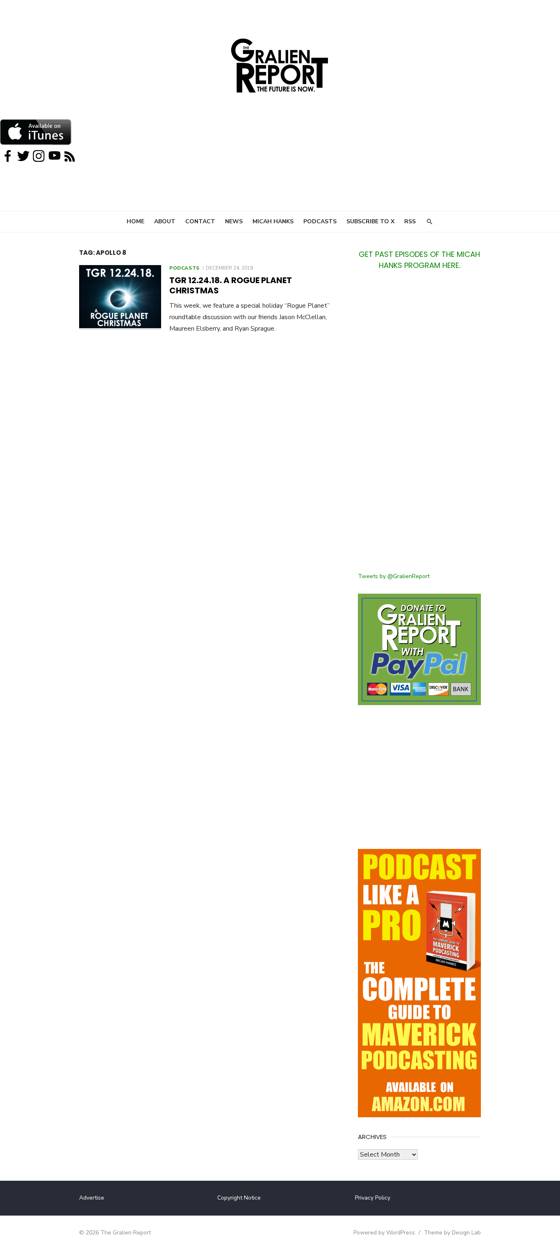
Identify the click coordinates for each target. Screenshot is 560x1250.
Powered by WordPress (384, 1232)
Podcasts (320, 221)
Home (135, 221)
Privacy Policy (372, 1198)
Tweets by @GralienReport (394, 576)
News (234, 221)
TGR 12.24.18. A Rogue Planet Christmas (230, 285)
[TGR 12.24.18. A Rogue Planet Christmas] (120, 297)
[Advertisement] (419, 426)
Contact (200, 221)
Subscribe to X (370, 221)
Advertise (91, 1198)
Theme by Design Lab (452, 1232)
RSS (410, 221)
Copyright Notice (239, 1198)
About (164, 221)
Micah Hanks (273, 221)
